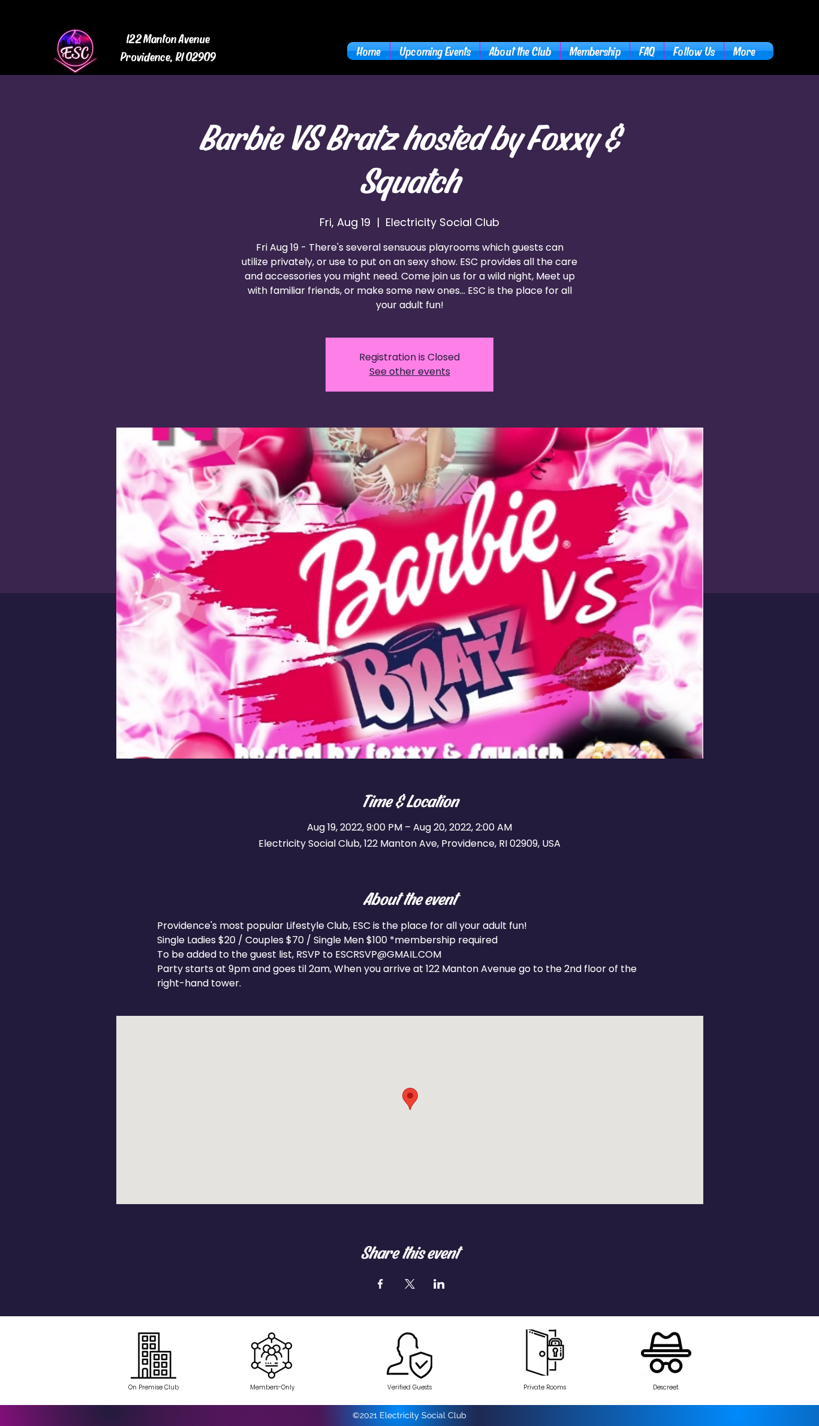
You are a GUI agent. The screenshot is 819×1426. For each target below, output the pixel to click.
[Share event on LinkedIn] (439, 1284)
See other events (409, 371)
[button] (520, 51)
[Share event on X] (409, 1284)
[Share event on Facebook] (380, 1284)
